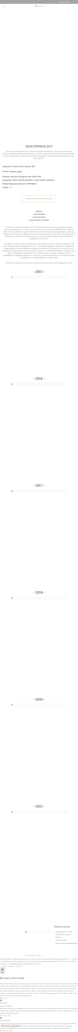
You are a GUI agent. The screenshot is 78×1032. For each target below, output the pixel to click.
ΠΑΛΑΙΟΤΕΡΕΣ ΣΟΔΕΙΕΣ (39, 220)
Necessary (3, 1003)
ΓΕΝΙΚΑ (39, 211)
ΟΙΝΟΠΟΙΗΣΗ (39, 214)
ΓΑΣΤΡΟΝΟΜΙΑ (39, 217)
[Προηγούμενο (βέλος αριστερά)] (3, 516)
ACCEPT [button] (19, 966)
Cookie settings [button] (8, 966)
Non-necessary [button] (5, 1015)
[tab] (39, 211)
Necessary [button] (3, 998)
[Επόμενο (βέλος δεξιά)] (74, 516)
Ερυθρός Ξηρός (16, 171)
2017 (11, 187)
